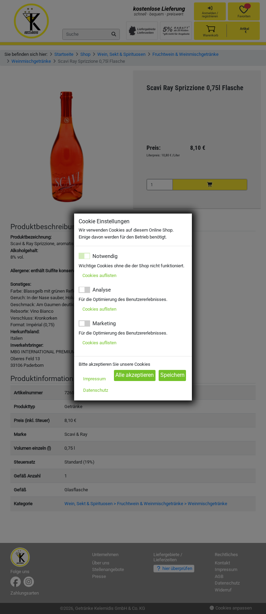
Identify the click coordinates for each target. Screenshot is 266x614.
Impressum (94, 378)
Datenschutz (95, 390)
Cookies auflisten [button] (99, 275)
